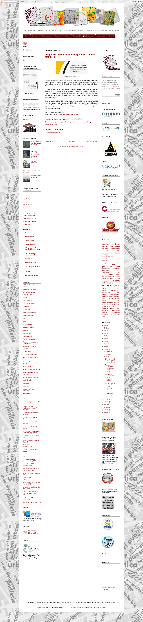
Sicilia (109, 304)
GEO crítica (26, 309)
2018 (105, 341)
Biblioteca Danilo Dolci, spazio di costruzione (110, 360)
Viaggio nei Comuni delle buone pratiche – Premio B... (110, 377)
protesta (111, 296)
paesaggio (105, 281)
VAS (111, 314)
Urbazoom (26, 386)
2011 (105, 407)
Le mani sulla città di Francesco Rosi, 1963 (29, 460)
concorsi (117, 257)
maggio (108, 351)
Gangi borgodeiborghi (29, 312)
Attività (67, 36)
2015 (105, 349)
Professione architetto (29, 221)
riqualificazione (107, 302)
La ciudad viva (27, 324)
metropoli (110, 276)
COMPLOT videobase (29, 205)
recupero (117, 298)
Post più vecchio (91, 141)
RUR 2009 (117, 302)
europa (111, 263)
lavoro (118, 270)
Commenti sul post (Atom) (75, 146)
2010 (105, 410)
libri (119, 272)
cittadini (117, 253)
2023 (105, 328)
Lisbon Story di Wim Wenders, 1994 (29, 464)
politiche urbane (76, 122)
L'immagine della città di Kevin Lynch (30, 418)
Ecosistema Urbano (29, 303)
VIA (115, 314)
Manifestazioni (107, 274)
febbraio (108, 393)
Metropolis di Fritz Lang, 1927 (32, 502)
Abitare (25, 193)
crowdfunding (116, 259)
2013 (105, 402)
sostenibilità (85, 122)
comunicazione (107, 257)
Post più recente (51, 141)
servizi (104, 304)
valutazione (105, 314)
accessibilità (105, 244)
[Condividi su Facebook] (79, 119)
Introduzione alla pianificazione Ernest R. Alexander (30, 408)
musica (104, 278)
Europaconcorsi (27, 211)
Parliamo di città (30, 262)
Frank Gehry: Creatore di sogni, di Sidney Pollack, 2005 (30, 493)
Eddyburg (26, 306)
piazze (104, 287)
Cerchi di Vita (29, 240)
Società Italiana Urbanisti (30, 377)
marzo (108, 357)
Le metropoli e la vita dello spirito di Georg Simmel (31, 432)
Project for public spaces (30, 354)
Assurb (25, 297)
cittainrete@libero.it (114, 88)
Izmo (24, 321)
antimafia (104, 246)
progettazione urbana (111, 292)
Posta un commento (53, 132)
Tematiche (58, 36)
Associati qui (101, 36)
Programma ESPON (29, 351)
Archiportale (26, 196)
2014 (105, 399)
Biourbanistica (29, 236)
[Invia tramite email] (73, 119)
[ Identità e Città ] (30, 244)
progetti (104, 294)
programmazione (115, 294)
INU (24, 318)
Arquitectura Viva (28, 202)
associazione (115, 246)
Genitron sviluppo (28, 315)
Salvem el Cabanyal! (34, 162)
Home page (71, 141)
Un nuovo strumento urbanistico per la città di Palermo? (35, 154)
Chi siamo (35, 36)
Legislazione (105, 272)
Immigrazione (106, 268)
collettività (105, 255)
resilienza (104, 300)
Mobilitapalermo (27, 336)
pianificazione (66, 122)
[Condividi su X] (77, 119)
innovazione (106, 271)
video (118, 314)
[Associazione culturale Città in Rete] (23, 60)
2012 (105, 404)
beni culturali (105, 248)
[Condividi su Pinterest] (81, 119)
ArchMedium (26, 199)
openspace (28, 259)
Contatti (111, 36)
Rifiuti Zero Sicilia (28, 366)
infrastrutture (116, 268)
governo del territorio (111, 267)
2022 (105, 330)
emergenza (105, 263)
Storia (110, 308)
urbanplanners (27, 383)
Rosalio (27, 271)
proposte (105, 296)
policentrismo (116, 287)
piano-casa (117, 285)
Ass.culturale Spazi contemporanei (29, 293)
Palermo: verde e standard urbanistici (36, 177)
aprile (107, 354)
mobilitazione (116, 276)
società (104, 306)
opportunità (58, 122)
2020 (105, 336)
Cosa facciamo (46, 36)
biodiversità (113, 248)
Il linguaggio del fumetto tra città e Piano (33, 248)
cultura (104, 261)
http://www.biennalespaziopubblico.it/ (67, 114)
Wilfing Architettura (31, 275)
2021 (105, 333)
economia (117, 261)
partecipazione (107, 283)
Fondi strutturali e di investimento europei (29, 214)
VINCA (103, 316)
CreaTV (25, 208)
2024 (105, 325)
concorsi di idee (107, 259)
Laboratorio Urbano (28, 327)
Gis (119, 265)
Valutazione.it (27, 393)
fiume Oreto (116, 263)
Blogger (104, 607)
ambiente (115, 244)
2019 (105, 338)
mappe (118, 274)
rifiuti (118, 300)
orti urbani (117, 278)
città (52, 122)
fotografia (104, 264)
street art (114, 308)
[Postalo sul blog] (75, 119)
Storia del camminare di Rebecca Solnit (30, 445)
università (104, 312)
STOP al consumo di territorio (32, 369)
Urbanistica (53, 124)
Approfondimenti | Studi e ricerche (83, 36)
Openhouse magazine (29, 218)
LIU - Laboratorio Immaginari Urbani (31, 254)
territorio (112, 310)
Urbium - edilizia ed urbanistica (28, 390)
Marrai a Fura (27, 333)
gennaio (108, 396)
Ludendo (25, 330)
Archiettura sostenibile (29, 289)
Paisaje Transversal (29, 339)
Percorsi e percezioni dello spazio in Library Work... (109, 368)
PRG (118, 291)
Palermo (116, 280)
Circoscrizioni (111, 251)
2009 (105, 412)
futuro (113, 265)
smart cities (116, 304)
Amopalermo (29, 233)
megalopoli (104, 276)
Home (26, 36)
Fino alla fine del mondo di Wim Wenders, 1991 (31, 469)
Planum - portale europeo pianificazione (30, 342)
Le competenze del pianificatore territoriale (36, 143)
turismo (118, 310)
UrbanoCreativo (27, 380)
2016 (105, 346)
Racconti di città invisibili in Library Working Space (110, 387)
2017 (105, 344)
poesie (109, 287)
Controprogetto (27, 300)
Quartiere (110, 298)
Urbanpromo (26, 224)
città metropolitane (107, 253)
